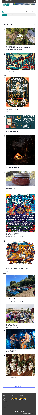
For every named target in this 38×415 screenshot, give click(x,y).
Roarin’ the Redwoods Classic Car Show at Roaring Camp (15, 300)
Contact (28, 1)
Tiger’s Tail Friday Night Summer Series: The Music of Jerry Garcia (17, 268)
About (5, 1)
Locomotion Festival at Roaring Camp (12, 109)
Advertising (10, 1)
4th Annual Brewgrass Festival (11, 351)
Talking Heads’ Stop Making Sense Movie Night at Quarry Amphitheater (18, 47)
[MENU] (3, 12)
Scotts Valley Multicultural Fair (11, 325)
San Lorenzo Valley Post (6, 5)
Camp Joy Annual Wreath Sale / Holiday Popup (13, 378)
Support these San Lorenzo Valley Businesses (21, 1)
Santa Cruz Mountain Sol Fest (11, 234)
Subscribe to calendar (18, 386)
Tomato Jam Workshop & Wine (11, 188)
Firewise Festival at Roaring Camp (11, 73)
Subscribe (14, 1)
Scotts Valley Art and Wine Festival (12, 131)
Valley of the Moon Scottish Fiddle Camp (12, 167)
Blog (7, 1)
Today (19, 383)
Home (3, 1)
